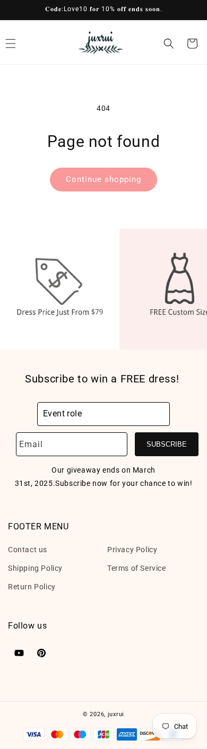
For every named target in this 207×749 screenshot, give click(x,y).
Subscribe (166, 444)
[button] (168, 43)
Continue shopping (103, 179)
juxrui (116, 714)
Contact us (27, 549)
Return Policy (32, 586)
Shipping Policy (35, 568)
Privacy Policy (132, 549)
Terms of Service (136, 568)
